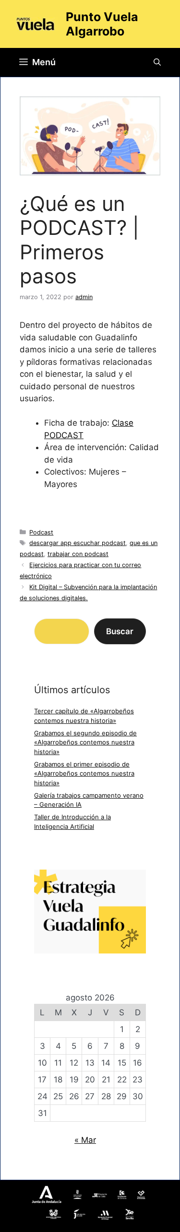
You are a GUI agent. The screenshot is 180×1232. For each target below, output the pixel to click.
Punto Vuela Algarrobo (102, 24)
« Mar (85, 1140)
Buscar (119, 631)
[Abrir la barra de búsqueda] (157, 62)
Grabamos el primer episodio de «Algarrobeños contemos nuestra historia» (84, 773)
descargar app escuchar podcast (77, 542)
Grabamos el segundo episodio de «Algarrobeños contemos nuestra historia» (85, 742)
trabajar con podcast (78, 554)
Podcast (41, 532)
